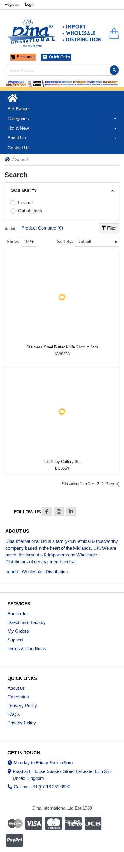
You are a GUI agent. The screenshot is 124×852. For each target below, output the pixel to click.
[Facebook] (47, 512)
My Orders (18, 631)
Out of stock (30, 210)
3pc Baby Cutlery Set (62, 461)
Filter (111, 227)
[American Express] (73, 823)
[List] (13, 228)
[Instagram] (59, 512)
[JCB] (93, 823)
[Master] (54, 823)
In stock (26, 202)
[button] (62, 118)
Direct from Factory (27, 622)
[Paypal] (15, 840)
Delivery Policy (22, 705)
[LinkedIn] (71, 512)
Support (15, 639)
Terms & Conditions (27, 648)
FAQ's (14, 714)
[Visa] (34, 823)
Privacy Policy (22, 722)
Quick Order (59, 57)
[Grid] (7, 228)
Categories (18, 696)
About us (16, 688)
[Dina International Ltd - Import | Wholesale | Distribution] (55, 34)
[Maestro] (14, 823)
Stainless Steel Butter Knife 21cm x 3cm (62, 347)
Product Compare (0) (42, 227)
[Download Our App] (62, 83)
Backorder (26, 57)
